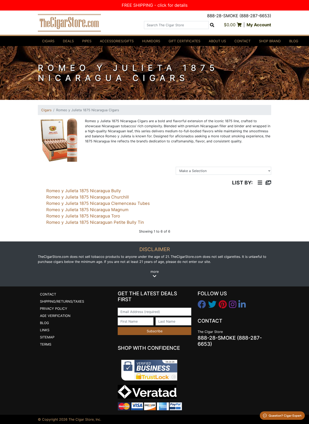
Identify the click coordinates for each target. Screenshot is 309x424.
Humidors (151, 41)
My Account (259, 24)
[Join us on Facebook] (202, 304)
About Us (217, 41)
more (155, 271)
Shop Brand (270, 41)
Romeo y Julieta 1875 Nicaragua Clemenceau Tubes (98, 203)
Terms (45, 344)
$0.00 (230, 24)
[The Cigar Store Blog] (242, 304)
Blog (293, 41)
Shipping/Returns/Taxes (62, 301)
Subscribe (154, 331)
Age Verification (55, 316)
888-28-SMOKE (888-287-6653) (239, 15)
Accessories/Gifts (117, 41)
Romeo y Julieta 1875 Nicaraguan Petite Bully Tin (95, 222)
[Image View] (268, 183)
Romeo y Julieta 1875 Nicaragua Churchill (87, 197)
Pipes (86, 41)
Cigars (48, 41)
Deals (68, 41)
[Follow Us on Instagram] (232, 304)
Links (44, 330)
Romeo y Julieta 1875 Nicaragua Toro (83, 216)
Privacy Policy (53, 308)
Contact (242, 41)
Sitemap (47, 337)
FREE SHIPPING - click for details (155, 5)
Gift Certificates (184, 41)
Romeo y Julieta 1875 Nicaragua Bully (83, 190)
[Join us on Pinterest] (223, 304)
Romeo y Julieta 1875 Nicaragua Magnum (87, 209)
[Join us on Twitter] (212, 304)
